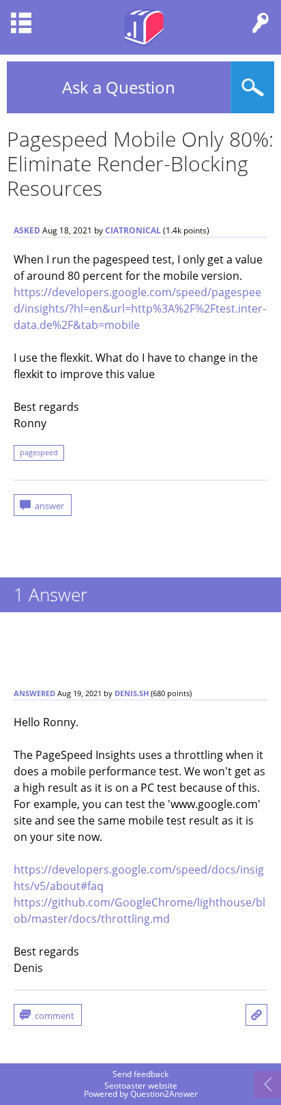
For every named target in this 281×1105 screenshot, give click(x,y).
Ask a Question (118, 87)
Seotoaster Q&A (143, 27)
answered (34, 693)
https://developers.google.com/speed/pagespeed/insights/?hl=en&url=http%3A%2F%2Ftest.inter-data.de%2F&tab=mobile (140, 308)
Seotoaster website (140, 1085)
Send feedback (140, 1074)
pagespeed (39, 452)
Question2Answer (164, 1094)
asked (27, 230)
